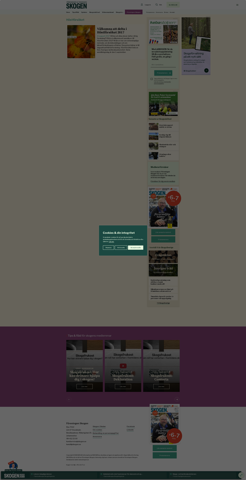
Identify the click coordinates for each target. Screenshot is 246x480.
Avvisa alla (121, 247)
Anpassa (108, 247)
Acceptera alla (136, 247)
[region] (123, 240)
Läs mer (111, 241)
